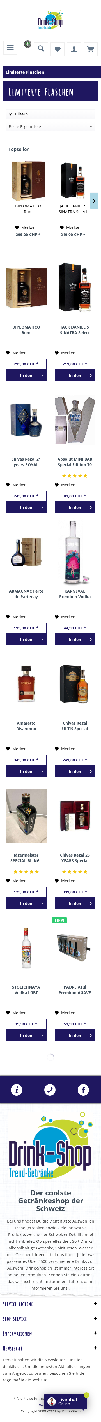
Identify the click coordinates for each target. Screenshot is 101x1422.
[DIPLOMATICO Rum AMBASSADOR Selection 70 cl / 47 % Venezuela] (28, 181)
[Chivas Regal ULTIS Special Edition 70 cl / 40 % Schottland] (75, 684)
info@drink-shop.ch (16, 1090)
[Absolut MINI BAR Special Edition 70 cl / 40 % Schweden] (75, 420)
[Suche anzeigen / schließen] (41, 49)
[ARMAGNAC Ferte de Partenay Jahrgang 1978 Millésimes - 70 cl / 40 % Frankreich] (26, 552)
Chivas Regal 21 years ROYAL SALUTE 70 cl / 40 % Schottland (26, 462)
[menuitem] (10, 48)
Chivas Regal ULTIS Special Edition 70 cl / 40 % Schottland (75, 726)
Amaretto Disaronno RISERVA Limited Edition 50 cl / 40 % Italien (26, 726)
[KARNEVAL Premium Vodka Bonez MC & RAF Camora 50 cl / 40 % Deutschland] (75, 552)
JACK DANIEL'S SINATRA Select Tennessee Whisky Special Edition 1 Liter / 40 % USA (73, 208)
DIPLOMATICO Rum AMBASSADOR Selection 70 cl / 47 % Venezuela (28, 208)
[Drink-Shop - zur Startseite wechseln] (50, 19)
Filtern (21, 114)
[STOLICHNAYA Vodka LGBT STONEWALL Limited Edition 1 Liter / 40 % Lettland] (26, 948)
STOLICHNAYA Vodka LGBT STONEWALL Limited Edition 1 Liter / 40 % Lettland (26, 990)
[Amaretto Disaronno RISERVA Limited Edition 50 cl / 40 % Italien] (26, 684)
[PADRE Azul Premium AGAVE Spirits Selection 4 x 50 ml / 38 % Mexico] (75, 948)
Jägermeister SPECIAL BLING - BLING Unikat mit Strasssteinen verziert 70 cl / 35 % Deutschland (26, 858)
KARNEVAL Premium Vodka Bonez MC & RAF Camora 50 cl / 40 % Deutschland (74, 594)
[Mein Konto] (74, 49)
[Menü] (10, 48)
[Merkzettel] (57, 49)
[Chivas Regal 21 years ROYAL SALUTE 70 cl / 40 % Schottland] (26, 420)
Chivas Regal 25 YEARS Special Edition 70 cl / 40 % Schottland (75, 858)
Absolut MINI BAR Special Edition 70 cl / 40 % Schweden (75, 462)
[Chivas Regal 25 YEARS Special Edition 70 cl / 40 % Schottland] (75, 816)
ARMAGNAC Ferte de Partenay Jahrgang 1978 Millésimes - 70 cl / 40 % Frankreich (26, 594)
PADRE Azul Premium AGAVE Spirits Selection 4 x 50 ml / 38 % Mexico (75, 990)
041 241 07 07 (50, 1090)
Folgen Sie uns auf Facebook (83, 1090)
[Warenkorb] (91, 49)
